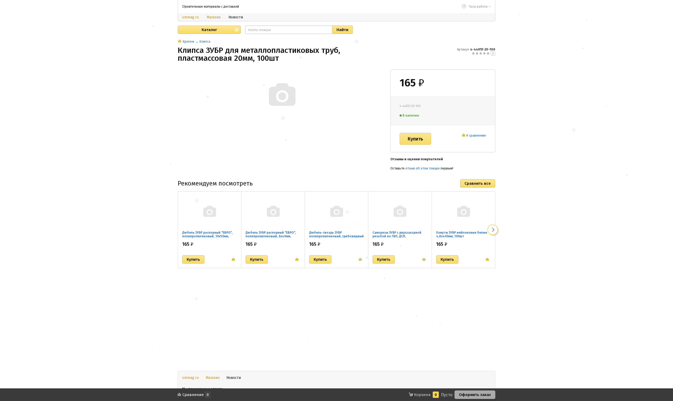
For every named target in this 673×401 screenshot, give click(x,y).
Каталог (209, 29)
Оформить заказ (475, 394)
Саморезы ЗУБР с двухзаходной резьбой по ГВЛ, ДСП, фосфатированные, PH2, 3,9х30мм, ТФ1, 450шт (399, 238)
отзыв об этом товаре (422, 168)
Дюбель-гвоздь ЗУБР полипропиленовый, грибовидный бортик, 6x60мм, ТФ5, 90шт (336, 236)
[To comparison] (233, 259)
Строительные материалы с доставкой (210, 6)
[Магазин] (180, 41)
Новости (235, 17)
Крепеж (188, 41)
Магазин (214, 17)
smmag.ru (190, 17)
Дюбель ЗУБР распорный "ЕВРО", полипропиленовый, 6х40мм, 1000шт (271, 236)
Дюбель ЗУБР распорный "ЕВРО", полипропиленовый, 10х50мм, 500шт (207, 236)
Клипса (205, 41)
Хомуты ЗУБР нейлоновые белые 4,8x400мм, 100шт (461, 234)
